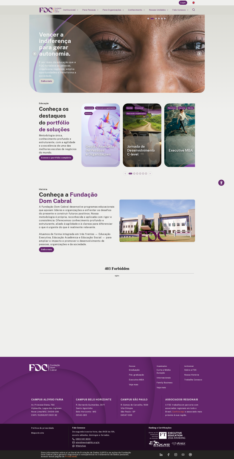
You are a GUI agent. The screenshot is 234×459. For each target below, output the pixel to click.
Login (183, 3)
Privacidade (71, 456)
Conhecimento (135, 10)
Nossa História (191, 375)
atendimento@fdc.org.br (88, 442)
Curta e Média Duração (164, 371)
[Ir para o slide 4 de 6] (159, 19)
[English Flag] (193, 2)
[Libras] (221, 190)
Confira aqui (178, 412)
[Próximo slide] (150, 173)
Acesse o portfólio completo (56, 158)
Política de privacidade (42, 428)
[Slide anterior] (125, 173)
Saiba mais (46, 80)
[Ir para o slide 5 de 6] (162, 19)
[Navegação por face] (221, 197)
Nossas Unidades (157, 10)
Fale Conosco (179, 10)
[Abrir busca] (193, 9)
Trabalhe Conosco (193, 380)
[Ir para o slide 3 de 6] (156, 19)
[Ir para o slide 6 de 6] (165, 19)
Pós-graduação (136, 375)
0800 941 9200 (83, 439)
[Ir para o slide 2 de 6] (152, 19)
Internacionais (164, 378)
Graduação (134, 370)
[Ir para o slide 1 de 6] (148, 19)
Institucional (69, 10)
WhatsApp (81, 446)
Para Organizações (112, 10)
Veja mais (133, 384)
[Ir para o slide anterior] (34, 53)
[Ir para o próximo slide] (199, 53)
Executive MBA (136, 380)
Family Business (165, 383)
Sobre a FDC (190, 370)
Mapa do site (37, 433)
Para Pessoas (89, 10)
